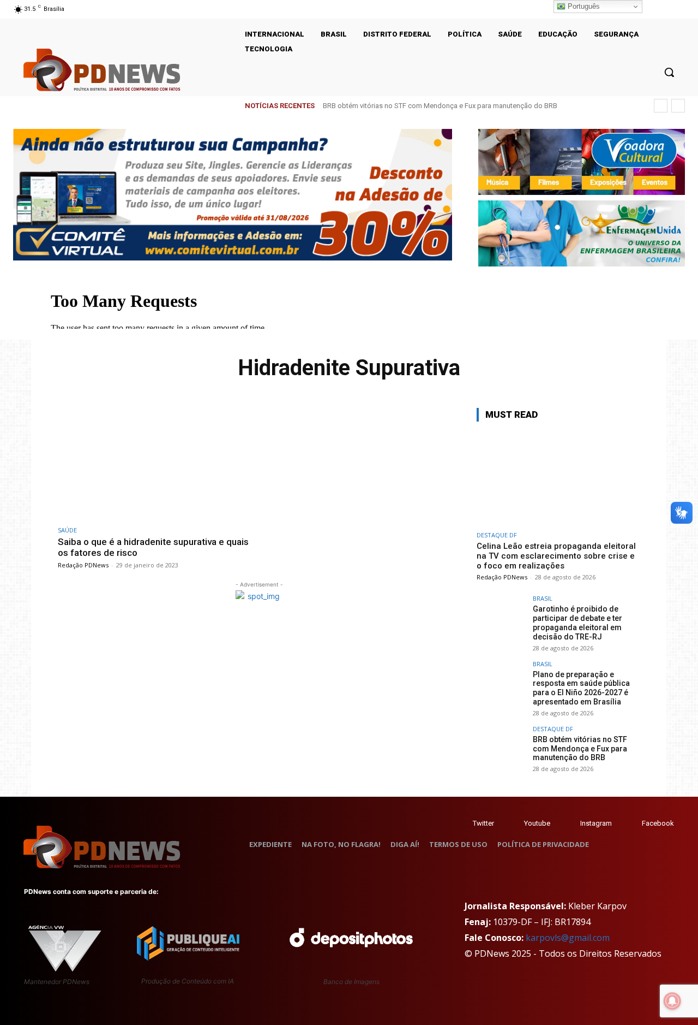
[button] (669, 72)
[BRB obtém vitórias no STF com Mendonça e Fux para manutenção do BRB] (501, 750)
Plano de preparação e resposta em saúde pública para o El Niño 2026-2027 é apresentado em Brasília (581, 688)
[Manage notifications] (672, 1001)
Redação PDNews (83, 565)
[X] (664, 9)
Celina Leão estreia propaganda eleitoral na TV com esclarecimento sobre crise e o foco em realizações (556, 556)
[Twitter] (462, 823)
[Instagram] (650, 9)
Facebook (658, 823)
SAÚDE (67, 530)
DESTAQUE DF (497, 535)
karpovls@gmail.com (568, 938)
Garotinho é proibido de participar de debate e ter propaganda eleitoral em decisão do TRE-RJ (577, 623)
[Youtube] (678, 9)
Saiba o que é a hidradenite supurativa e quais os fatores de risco (153, 547)
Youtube (537, 823)
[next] (678, 105)
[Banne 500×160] (581, 233)
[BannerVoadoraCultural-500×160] (581, 162)
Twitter (483, 823)
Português (582, 6)
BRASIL (542, 598)
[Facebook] (631, 823)
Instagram (596, 823)
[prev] (660, 105)
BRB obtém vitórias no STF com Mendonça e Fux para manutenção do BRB (440, 106)
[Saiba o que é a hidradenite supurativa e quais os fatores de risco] (156, 464)
